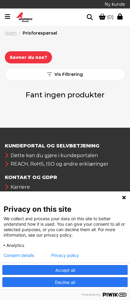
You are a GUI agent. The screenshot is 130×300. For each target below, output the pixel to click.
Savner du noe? (28, 57)
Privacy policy (65, 255)
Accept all (65, 270)
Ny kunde (115, 4)
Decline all (65, 282)
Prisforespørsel (40, 33)
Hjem (11, 33)
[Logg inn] (121, 17)
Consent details (19, 255)
